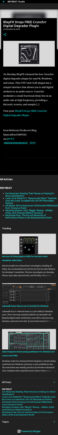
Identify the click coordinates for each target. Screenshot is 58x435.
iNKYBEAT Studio (16, 1)
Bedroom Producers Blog (15, 143)
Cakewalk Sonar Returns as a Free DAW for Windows (25, 306)
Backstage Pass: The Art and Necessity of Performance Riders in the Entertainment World (28, 216)
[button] (4, 35)
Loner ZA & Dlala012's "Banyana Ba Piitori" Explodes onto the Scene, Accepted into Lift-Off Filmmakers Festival (31, 200)
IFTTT (10, 139)
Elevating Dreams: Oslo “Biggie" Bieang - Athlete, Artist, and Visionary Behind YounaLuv (29, 211)
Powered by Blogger (31, 431)
